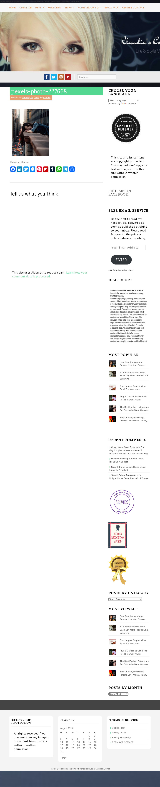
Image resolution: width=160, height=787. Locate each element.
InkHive (72, 769)
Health (39, 7)
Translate (131, 103)
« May (63, 758)
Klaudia (46, 97)
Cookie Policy (118, 728)
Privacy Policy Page (121, 737)
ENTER (121, 259)
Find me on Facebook (119, 192)
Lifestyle (25, 7)
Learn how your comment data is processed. (49, 274)
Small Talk (111, 7)
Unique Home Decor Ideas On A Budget (129, 478)
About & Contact (133, 7)
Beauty (69, 7)
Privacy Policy (119, 732)
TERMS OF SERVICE (122, 742)
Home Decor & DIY (89, 7)
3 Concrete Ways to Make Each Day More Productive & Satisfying (134, 375)
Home (12, 7)
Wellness (54, 7)
